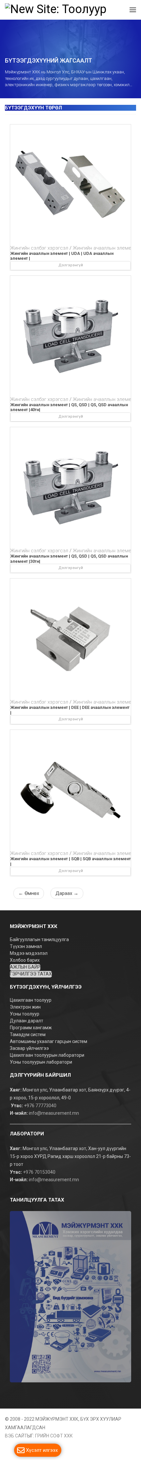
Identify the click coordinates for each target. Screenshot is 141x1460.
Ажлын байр (25, 967)
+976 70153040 (39, 1172)
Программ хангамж (31, 1027)
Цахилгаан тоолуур (31, 1000)
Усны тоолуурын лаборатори (41, 1062)
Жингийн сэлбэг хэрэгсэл (39, 248)
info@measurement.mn (54, 1113)
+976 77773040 (40, 1105)
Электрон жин (26, 1007)
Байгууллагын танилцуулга (39, 939)
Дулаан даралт (27, 1020)
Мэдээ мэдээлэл (29, 953)
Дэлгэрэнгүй (70, 265)
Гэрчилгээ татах (31, 973)
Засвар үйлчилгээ (29, 1048)
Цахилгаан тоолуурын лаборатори (47, 1055)
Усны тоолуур (25, 1013)
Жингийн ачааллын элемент (104, 248)
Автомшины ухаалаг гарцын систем (48, 1041)
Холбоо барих (25, 960)
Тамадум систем (28, 1034)
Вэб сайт (16, 1435)
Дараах (66, 893)
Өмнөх (28, 893)
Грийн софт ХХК (54, 1435)
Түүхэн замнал (26, 946)
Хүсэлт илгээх (42, 1450)
